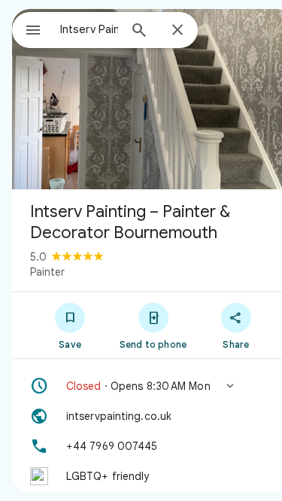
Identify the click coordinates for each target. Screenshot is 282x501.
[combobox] (89, 29)
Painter (47, 272)
